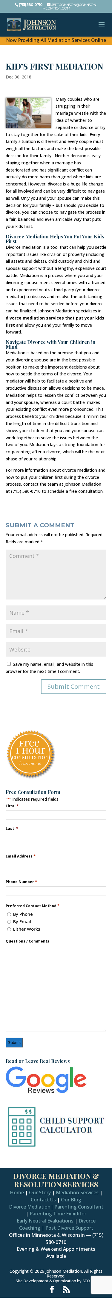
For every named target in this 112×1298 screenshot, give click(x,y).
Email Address (21, 856)
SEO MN (89, 1280)
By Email (22, 921)
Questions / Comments (27, 941)
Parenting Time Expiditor (58, 1213)
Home (17, 1192)
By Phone (23, 914)
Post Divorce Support (69, 1228)
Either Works (26, 929)
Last (12, 828)
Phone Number (21, 882)
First (12, 805)
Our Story (40, 1192)
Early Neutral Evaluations (45, 1220)
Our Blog (71, 1199)
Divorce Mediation (29, 1206)
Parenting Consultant (78, 1206)
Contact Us (43, 1199)
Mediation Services (77, 1192)
